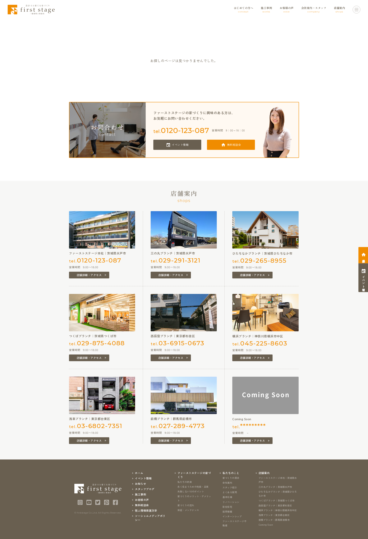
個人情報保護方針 (146, 510)
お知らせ (140, 484)
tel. (181, 130)
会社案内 (227, 482)
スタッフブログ (144, 489)
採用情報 (227, 511)
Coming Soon (266, 524)
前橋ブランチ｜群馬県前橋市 (274, 519)
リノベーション (231, 502)
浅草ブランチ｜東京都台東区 (274, 515)
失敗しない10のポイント (190, 491)
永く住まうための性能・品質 (193, 486)
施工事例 (140, 494)
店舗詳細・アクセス (89, 275)
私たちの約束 (184, 481)
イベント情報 (180, 145)
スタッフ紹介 (230, 487)
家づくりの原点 (231, 477)
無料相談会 (234, 145)
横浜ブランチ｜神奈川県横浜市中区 (278, 510)
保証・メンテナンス (188, 510)
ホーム (139, 473)
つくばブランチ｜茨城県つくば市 (277, 500)
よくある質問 (230, 492)
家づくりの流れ (185, 505)
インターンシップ (232, 516)
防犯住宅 (227, 506)
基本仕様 (227, 497)
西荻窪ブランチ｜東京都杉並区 (275, 505)
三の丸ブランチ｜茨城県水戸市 (275, 486)
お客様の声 (142, 500)
